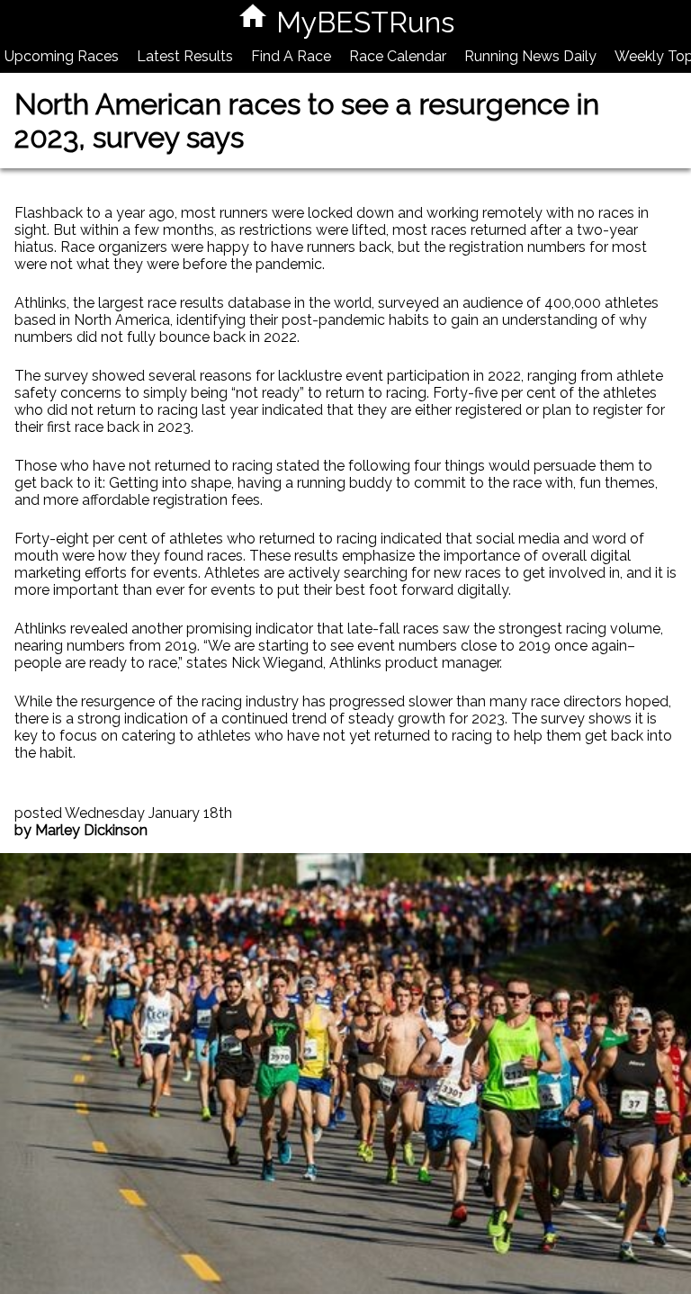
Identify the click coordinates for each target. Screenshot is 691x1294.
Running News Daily (530, 56)
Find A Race (291, 56)
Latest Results (185, 56)
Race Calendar (397, 56)
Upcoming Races (61, 56)
